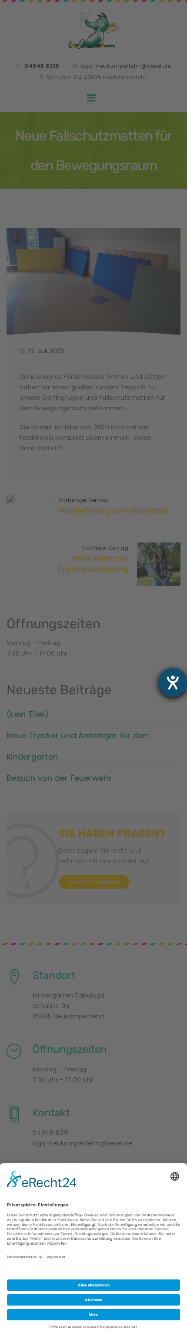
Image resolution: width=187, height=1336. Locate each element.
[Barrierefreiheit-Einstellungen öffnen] (172, 682)
